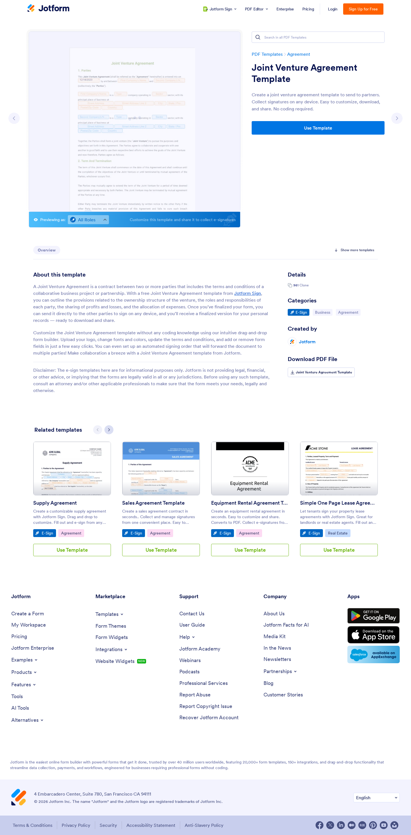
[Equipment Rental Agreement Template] (250, 468)
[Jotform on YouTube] (384, 825)
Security (108, 825)
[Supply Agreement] (72, 468)
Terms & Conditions (32, 825)
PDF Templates (267, 54)
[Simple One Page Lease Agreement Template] (339, 468)
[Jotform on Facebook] (319, 825)
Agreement (298, 54)
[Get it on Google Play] (373, 616)
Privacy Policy (76, 825)
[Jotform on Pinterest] (373, 825)
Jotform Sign (247, 293)
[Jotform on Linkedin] (341, 825)
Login (333, 9)
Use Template (318, 128)
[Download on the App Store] (373, 634)
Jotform (307, 341)
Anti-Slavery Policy (204, 825)
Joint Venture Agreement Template (304, 73)
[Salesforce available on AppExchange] (373, 654)
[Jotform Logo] (48, 9)
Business (323, 312)
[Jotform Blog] (362, 825)
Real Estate (339, 533)
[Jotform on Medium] (352, 825)
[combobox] (88, 219)
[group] (72, 503)
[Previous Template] (14, 118)
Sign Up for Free (363, 9)
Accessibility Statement (150, 825)
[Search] (258, 37)
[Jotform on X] (330, 825)
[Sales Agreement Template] (161, 468)
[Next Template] (397, 118)
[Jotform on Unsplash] (394, 825)
